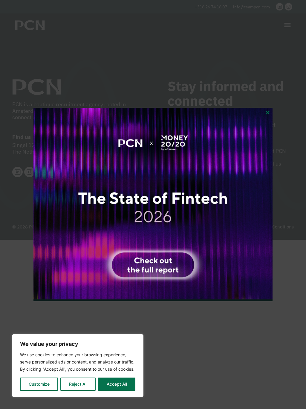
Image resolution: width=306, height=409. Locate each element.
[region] (77, 365)
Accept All (117, 384)
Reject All (78, 384)
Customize (39, 384)
